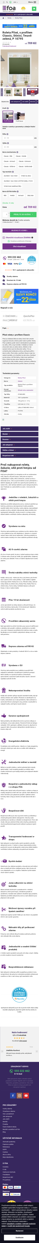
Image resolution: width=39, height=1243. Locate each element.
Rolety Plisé (22, 378)
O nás (4, 1169)
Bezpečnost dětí (8, 456)
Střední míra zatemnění (25, 390)
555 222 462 (14, 257)
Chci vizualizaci (19, 246)
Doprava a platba (8, 1144)
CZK (15, 2)
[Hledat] (7, 2)
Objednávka (5, 101)
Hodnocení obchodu (9, 1172)
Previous (2, 92)
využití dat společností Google (18, 1226)
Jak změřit (25, 101)
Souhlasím (20, 1238)
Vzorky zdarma (7, 1108)
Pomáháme (6, 1174)
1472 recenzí (23, 1041)
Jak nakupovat (15, 101)
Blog (4, 1132)
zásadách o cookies (14, 1224)
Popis (4, 328)
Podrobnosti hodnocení (9, 46)
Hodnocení (19, 439)
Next (24, 92)
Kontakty (5, 1167)
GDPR (4, 1149)
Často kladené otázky (9, 1127)
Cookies (5, 1152)
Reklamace (6, 1147)
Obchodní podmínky (9, 1141)
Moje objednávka (8, 1157)
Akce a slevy (7, 1154)
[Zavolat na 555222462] (10, 2)
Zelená (20, 381)
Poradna (5, 1124)
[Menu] (32, 2)
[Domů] (3, 18)
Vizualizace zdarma (9, 1111)
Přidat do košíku (23, 214)
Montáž (32, 101)
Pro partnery (6, 1180)
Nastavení (19, 1231)
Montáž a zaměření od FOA (11, 1129)
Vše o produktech (8, 1114)
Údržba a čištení (8, 450)
